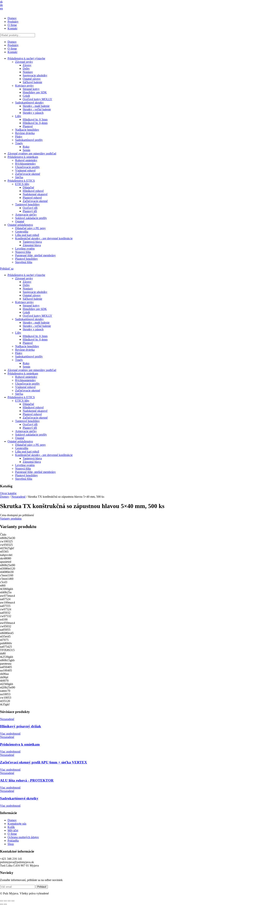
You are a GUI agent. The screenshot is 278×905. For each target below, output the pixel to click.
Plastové (28, 126)
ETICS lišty (22, 184)
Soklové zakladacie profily (31, 218)
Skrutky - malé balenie (36, 106)
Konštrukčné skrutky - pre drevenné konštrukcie (44, 238)
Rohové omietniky (26, 160)
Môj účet (13, 830)
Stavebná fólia (23, 262)
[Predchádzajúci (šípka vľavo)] (1, 904)
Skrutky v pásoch (33, 112)
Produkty (13, 21)
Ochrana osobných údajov (23, 837)
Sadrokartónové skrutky (29, 102)
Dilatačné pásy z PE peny (30, 228)
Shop (11, 844)
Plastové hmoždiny (26, 258)
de (1, 5)
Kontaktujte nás (17, 823)
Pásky (18, 136)
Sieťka (19, 177)
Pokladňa (13, 840)
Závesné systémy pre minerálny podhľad (32, 153)
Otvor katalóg (8, 493)
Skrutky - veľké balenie (37, 109)
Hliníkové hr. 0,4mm (35, 123)
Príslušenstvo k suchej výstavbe (26, 58)
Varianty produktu (11, 518)
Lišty (18, 116)
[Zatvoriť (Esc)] (12, 900)
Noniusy (28, 72)
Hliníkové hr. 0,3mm (35, 119)
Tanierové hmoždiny (27, 204)
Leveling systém (25, 248)
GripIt (26, 95)
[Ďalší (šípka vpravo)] (5, 904)
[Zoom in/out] (1, 900)
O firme (12, 25)
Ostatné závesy (32, 78)
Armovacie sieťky (26, 214)
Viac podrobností (10, 733)
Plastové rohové (32, 197)
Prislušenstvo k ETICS (21, 180)
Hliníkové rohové (33, 190)
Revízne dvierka (25, 133)
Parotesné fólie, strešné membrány (35, 255)
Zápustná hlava (32, 245)
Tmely (19, 143)
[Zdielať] (9, 900)
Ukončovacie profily (27, 167)
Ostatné (19, 221)
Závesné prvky (24, 61)
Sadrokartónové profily (29, 139)
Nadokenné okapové (35, 194)
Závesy (27, 65)
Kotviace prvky (24, 85)
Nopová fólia (23, 252)
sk (1, 1)
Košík (11, 827)
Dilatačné (28, 187)
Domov (12, 18)
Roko (26, 146)
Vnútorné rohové (25, 170)
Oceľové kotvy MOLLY (37, 99)
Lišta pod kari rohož (27, 235)
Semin (26, 150)
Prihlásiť (41, 886)
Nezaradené (18, 496)
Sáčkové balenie (32, 82)
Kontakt (12, 28)
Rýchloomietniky (25, 163)
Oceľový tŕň (30, 207)
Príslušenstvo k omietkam (23, 156)
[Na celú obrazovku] (5, 900)
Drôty (26, 68)
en (1, 8)
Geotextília (21, 231)
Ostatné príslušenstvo (20, 224)
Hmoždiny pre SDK (35, 92)
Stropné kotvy (31, 89)
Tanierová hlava (32, 241)
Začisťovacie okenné (27, 173)
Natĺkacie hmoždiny (27, 129)
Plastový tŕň (30, 211)
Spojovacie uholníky (35, 75)
